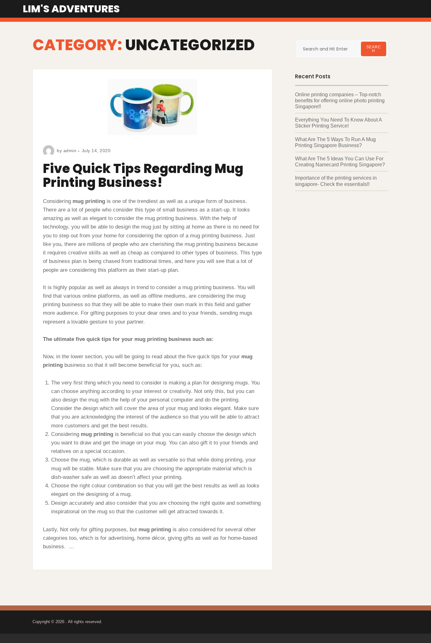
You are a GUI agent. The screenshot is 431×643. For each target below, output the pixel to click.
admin (70, 150)
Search (373, 49)
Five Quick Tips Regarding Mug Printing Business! (143, 175)
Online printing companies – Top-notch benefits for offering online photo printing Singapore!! (340, 100)
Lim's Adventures (71, 9)
